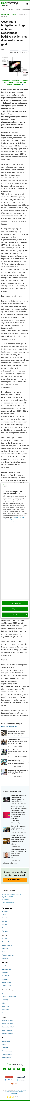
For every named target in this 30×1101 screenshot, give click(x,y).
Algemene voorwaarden (11, 1091)
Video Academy (7, 990)
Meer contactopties (8, 902)
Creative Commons (21, 1090)
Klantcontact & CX (7, 945)
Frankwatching (7, 908)
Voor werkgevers (7, 1051)
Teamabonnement (7, 1013)
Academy (5, 963)
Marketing (5, 948)
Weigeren (15, 609)
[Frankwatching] (9, 3)
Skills (3, 1003)
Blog (3, 10)
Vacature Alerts (6, 1057)
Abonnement (5, 1009)
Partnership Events (7, 1033)
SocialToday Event (7, 1030)
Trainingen (5, 972)
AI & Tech (10, 10)
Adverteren (5, 911)
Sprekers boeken (7, 982)
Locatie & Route (6, 985)
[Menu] (27, 4)
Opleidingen (5, 976)
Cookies (21, 1091)
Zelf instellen (14, 615)
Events (4, 1017)
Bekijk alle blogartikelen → (10, 726)
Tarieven (6, 899)
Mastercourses (6, 969)
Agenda (4, 966)
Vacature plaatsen (7, 1054)
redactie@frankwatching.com (12, 894)
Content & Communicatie (9, 942)
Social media (5, 1006)
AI (2, 993)
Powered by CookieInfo (8, 522)
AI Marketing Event (7, 1020)
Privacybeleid (14, 1093)
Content (4, 1044)
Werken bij (5, 928)
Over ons (4, 921)
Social (3, 952)
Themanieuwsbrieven (8, 955)
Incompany (5, 979)
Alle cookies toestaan (15, 603)
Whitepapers (5, 931)
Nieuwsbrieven (6, 918)
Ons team (4, 924)
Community (5, 958)
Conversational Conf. (8, 1027)
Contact (4, 914)
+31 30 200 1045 (9, 897)
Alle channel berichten (10, 863)
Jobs (3, 1038)
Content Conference (7, 1024)
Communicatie (6, 1041)
